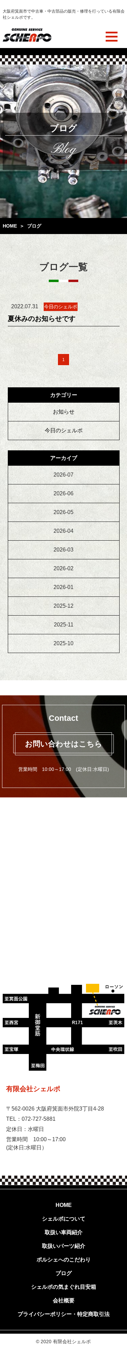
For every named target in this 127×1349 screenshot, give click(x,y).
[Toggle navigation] (112, 37)
